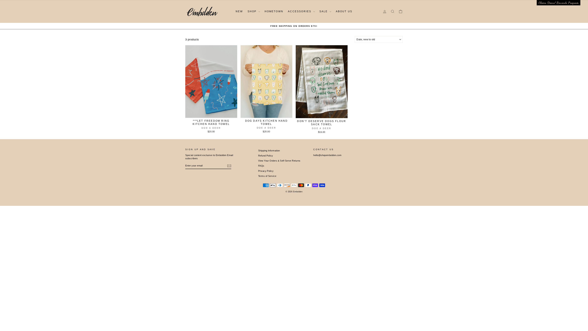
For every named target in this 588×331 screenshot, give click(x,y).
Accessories (300, 11)
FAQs (261, 165)
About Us (344, 11)
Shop (253, 11)
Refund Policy (265, 155)
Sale (324, 11)
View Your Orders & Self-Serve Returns (279, 160)
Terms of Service (267, 176)
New (239, 11)
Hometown (274, 11)
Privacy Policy (265, 171)
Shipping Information (269, 150)
